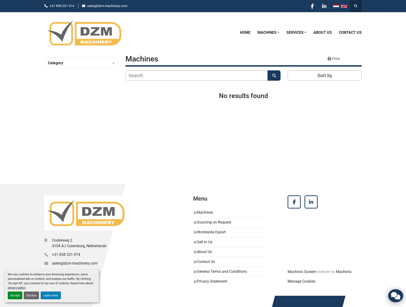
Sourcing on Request (214, 222)
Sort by (324, 75)
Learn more (50, 295)
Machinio (343, 271)
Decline (31, 295)
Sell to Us (204, 242)
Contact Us (350, 32)
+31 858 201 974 (62, 6)
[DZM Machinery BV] (85, 213)
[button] (268, 32)
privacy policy (16, 287)
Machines (267, 32)
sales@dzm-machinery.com (107, 6)
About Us (322, 32)
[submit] (274, 75)
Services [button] (295, 32)
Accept (15, 295)
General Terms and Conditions (222, 271)
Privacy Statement (212, 281)
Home (245, 32)
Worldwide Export (211, 232)
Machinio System (302, 271)
